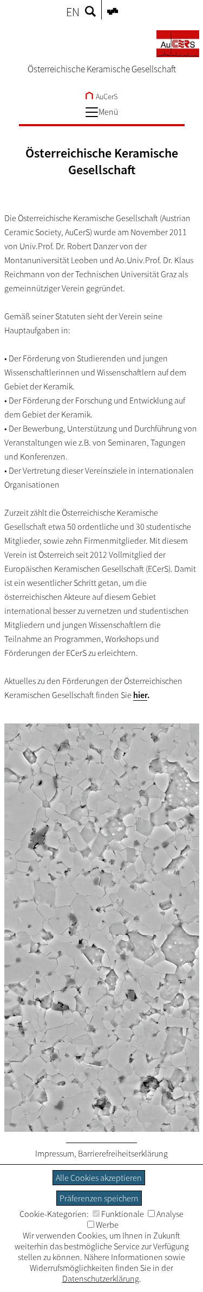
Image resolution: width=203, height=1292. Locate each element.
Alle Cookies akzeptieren (99, 1177)
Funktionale (122, 1213)
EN (73, 11)
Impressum (54, 1153)
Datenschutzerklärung (100, 1278)
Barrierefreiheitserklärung (123, 1153)
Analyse (170, 1213)
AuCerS (105, 96)
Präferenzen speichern (99, 1198)
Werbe (107, 1224)
